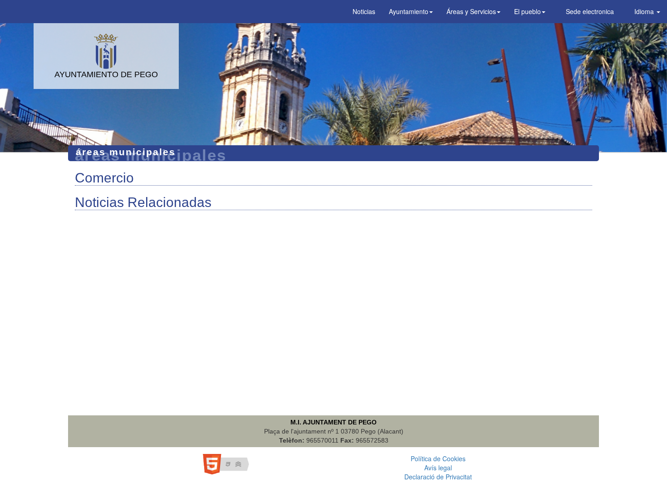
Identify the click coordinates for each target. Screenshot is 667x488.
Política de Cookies (438, 458)
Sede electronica (589, 11)
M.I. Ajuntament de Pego (333, 422)
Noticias (364, 11)
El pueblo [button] (527, 11)
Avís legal (438, 467)
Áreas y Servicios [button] (471, 11)
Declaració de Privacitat (438, 476)
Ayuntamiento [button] (408, 11)
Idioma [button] (644, 11)
